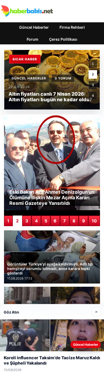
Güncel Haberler (34, 27)
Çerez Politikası (63, 39)
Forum (32, 39)
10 (94, 220)
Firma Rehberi (72, 27)
